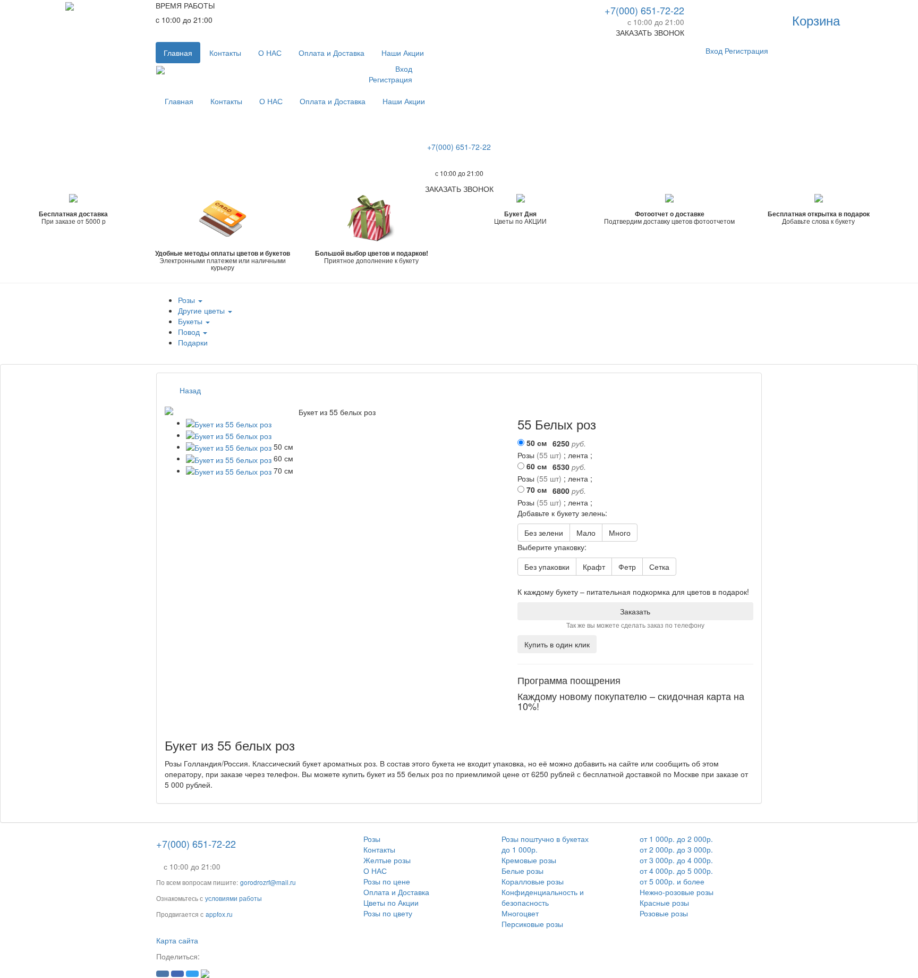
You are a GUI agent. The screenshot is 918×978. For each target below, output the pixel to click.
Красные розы (664, 902)
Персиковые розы (532, 923)
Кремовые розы (529, 860)
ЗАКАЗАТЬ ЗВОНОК (650, 32)
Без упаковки (547, 566)
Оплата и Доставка (331, 52)
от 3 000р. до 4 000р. (676, 860)
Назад (190, 390)
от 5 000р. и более (672, 881)
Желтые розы (387, 860)
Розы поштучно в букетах (545, 838)
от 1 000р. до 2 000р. (676, 838)
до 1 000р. (520, 849)
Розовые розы (664, 913)
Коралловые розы (533, 881)
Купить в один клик (557, 644)
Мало (586, 532)
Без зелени (543, 532)
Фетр (627, 566)
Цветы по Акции (391, 902)
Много (620, 532)
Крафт (594, 566)
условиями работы (233, 898)
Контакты (225, 52)
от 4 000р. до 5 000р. (676, 870)
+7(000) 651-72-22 (644, 10)
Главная (178, 52)
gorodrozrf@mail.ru (268, 882)
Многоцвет (520, 913)
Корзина (816, 20)
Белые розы (522, 870)
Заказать (635, 611)
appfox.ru (219, 913)
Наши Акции (402, 52)
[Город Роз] (69, 5)
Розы (371, 838)
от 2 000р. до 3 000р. (676, 849)
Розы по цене (386, 881)
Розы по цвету (387, 913)
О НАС (270, 52)
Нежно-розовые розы (676, 892)
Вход (714, 50)
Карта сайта (177, 940)
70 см (536, 490)
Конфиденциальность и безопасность (543, 897)
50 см (536, 443)
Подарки (193, 342)
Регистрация (746, 50)
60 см (536, 466)
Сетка (659, 566)
